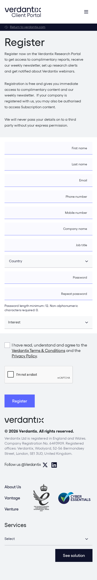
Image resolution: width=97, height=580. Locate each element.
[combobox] (48, 261)
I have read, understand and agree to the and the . (49, 350)
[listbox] (48, 539)
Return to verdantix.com (27, 27)
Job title (81, 245)
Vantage (12, 498)
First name (79, 148)
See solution (74, 555)
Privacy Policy (24, 356)
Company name (75, 229)
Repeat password (74, 294)
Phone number (76, 196)
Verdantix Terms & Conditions (38, 350)
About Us (13, 486)
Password (80, 277)
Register (19, 401)
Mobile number (76, 212)
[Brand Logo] (23, 11)
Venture (11, 509)
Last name (79, 164)
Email (83, 180)
